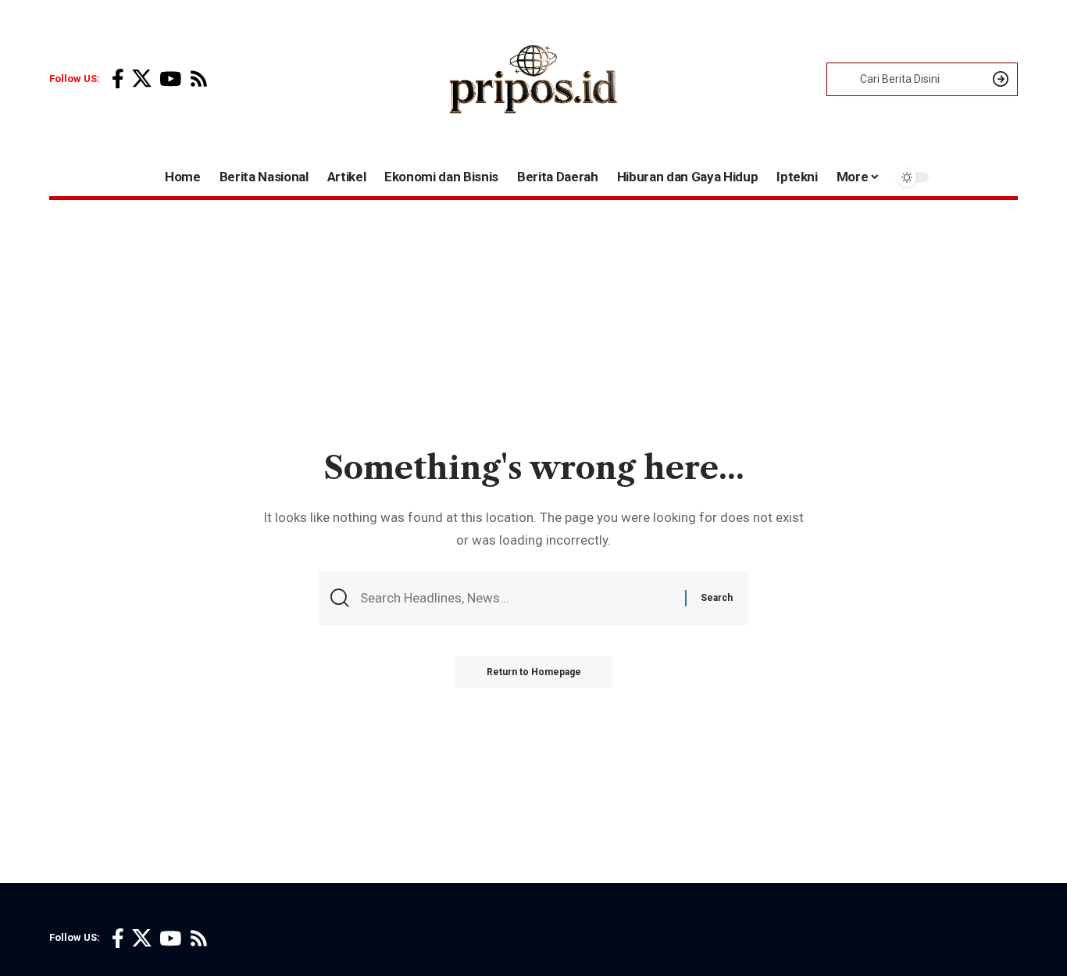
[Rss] (198, 79)
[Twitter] (141, 79)
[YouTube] (170, 79)
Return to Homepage (534, 672)
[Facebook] (118, 79)
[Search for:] (516, 598)
